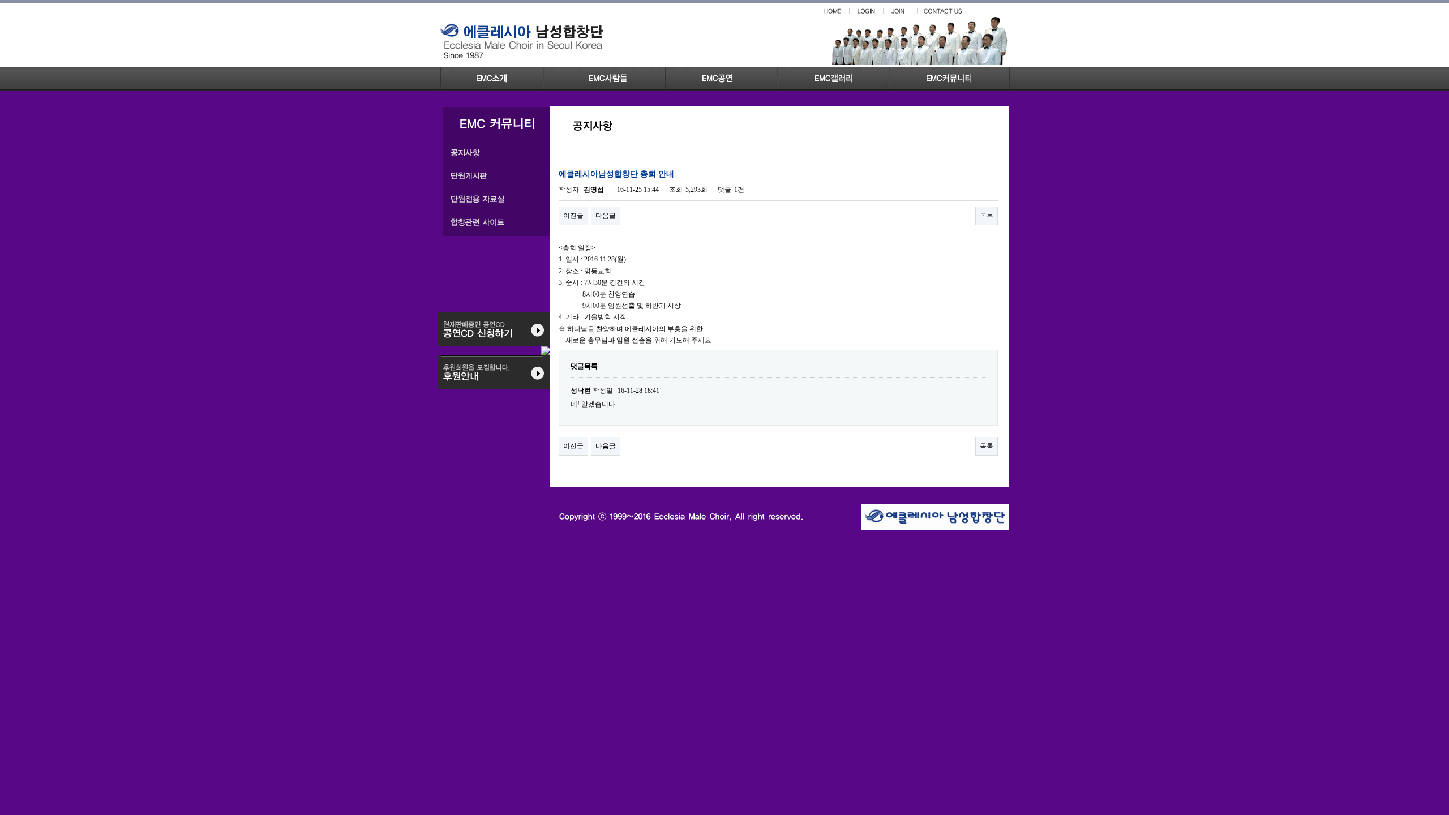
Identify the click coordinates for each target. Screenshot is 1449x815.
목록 (986, 216)
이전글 (573, 216)
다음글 (605, 216)
